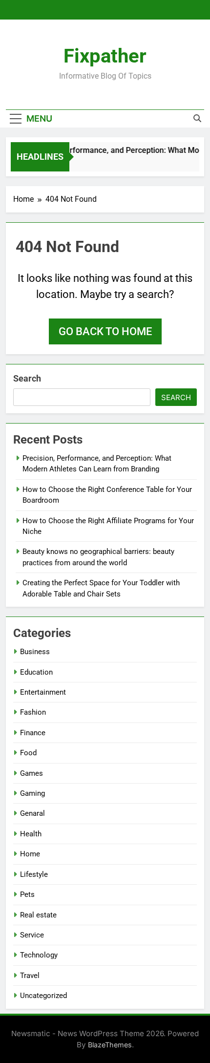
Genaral (32, 813)
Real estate (38, 915)
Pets (27, 894)
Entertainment (43, 692)
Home (30, 854)
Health (31, 833)
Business (35, 651)
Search (27, 378)
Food (28, 752)
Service (32, 935)
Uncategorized (43, 995)
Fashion (33, 712)
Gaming (32, 793)
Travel (30, 975)
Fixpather (105, 55)
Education (36, 672)
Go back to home (105, 331)
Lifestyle (34, 874)
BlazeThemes (110, 1045)
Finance (32, 732)
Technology (39, 955)
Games (31, 773)
